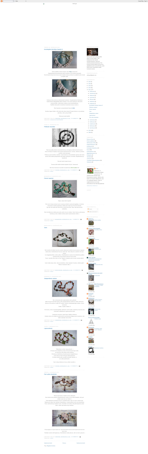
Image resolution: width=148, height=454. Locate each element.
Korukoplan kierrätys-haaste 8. (53, 49)
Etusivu (64, 443)
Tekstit (90, 209)
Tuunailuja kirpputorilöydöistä (93, 160)
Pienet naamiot (48, 178)
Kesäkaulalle (97, 275)
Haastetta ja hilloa (98, 229)
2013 (89, 85)
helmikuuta (92, 125)
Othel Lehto (91, 307)
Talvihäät (89, 156)
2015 (89, 81)
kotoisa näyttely (97, 220)
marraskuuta (93, 93)
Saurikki (90, 346)
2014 (89, 83)
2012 (89, 87)
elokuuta (92, 99)
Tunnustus (89, 158)
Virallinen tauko (97, 318)
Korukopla (90, 293)
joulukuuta (92, 91)
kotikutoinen (91, 298)
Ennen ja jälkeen (90, 141)
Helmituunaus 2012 (91, 142)
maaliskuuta (92, 123)
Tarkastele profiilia (92, 185)
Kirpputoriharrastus (91, 144)
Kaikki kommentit (93, 211)
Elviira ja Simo (90, 139)
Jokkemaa (90, 218)
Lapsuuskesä (48, 328)
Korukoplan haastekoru (56, 119)
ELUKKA (90, 337)
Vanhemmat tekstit (81, 443)
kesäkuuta (92, 103)
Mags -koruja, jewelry (93, 248)
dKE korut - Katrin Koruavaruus (95, 284)
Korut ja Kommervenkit (93, 317)
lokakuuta (92, 95)
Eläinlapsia (96, 239)
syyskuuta (92, 97)
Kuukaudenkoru (90, 151)
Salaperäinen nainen (50, 278)
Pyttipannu (89, 155)
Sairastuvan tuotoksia (98, 348)
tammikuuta (92, 127)
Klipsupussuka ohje (98, 264)
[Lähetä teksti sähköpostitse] (80, 118)
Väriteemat (89, 162)
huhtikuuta (92, 121)
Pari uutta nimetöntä (50, 374)
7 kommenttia (75, 219)
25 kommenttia (74, 118)
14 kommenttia (74, 436)
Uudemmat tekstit (48, 443)
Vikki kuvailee (91, 238)
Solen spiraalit (91, 257)
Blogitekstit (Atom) (51, 445)
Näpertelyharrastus (91, 153)
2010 (89, 130)
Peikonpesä (91, 327)
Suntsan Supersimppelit (94, 228)
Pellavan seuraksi (49, 126)
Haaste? (90, 295)
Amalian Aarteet (92, 263)
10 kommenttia (76, 270)
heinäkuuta (92, 101)
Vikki (97, 168)
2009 (89, 132)
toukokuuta (92, 119)
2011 (89, 89)
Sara (45, 227)
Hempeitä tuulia (97, 249)
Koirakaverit (89, 146)
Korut (51, 171)
